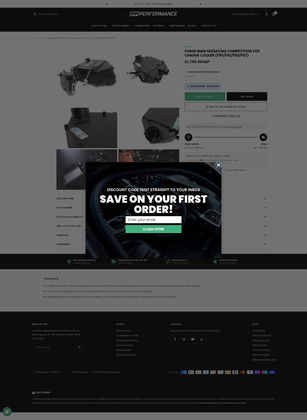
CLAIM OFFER (153, 229)
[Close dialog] (218, 165)
